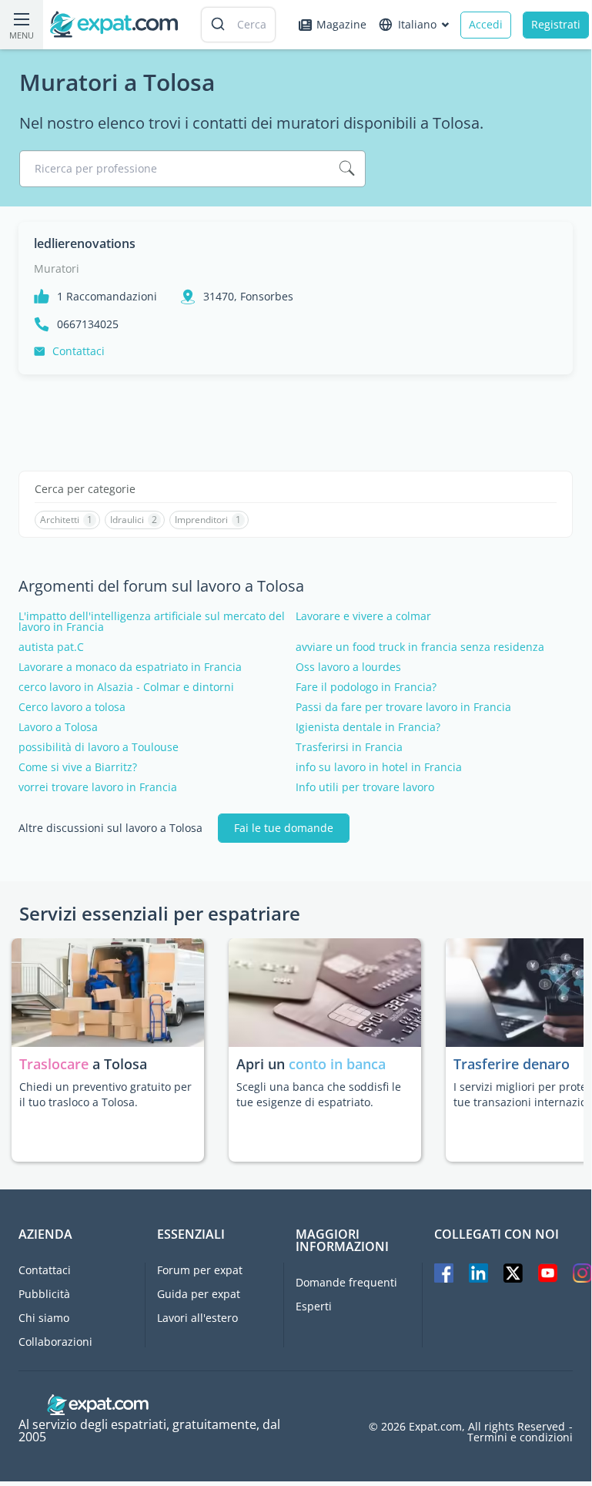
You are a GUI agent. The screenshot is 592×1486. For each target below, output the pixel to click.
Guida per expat (198, 1293)
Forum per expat (199, 1270)
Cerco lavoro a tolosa (71, 707)
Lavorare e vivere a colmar (363, 616)
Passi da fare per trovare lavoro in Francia (403, 707)
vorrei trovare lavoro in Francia (97, 787)
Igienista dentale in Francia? (368, 727)
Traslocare (55, 1064)
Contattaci (78, 351)
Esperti (314, 1306)
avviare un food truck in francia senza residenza (420, 647)
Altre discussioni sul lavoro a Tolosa (110, 828)
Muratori (56, 268)
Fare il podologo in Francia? (366, 687)
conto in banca (337, 1064)
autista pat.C (51, 647)
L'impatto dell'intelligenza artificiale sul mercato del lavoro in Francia (151, 621)
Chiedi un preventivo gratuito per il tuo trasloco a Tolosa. (105, 1094)
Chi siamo (43, 1317)
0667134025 (88, 324)
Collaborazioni (55, 1341)
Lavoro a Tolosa (58, 727)
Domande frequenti (346, 1282)
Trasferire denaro (511, 1064)
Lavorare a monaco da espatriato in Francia (130, 667)
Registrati (555, 24)
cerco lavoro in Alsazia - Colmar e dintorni (126, 687)
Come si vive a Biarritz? (77, 767)
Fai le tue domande (283, 827)
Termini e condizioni (520, 1437)
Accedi (486, 24)
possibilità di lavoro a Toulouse (98, 747)
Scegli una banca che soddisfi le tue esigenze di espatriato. (318, 1094)
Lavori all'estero (197, 1317)
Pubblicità (44, 1293)
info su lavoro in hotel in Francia (379, 767)
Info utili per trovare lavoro (365, 787)
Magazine (341, 24)
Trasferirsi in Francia (349, 747)
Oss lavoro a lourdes (348, 667)
